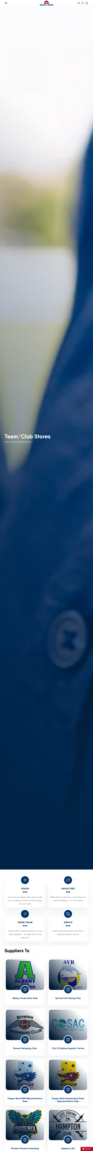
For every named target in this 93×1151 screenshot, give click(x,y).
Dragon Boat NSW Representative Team (25, 1100)
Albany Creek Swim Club (25, 998)
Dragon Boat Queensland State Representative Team (68, 1100)
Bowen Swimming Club (25, 1048)
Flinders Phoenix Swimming (25, 1148)
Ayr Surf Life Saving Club (68, 998)
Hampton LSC (68, 1148)
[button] (6, 3)
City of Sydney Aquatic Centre (68, 1048)
